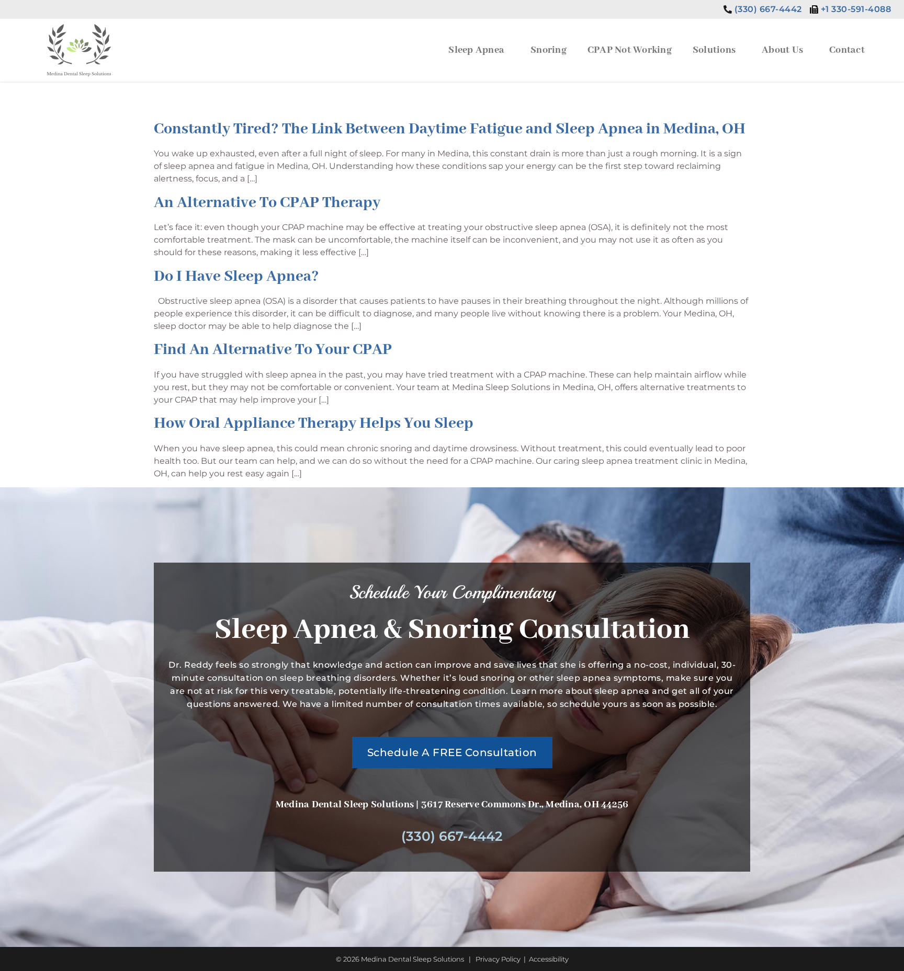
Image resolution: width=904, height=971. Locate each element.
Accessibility (549, 959)
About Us (782, 50)
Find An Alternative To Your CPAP (273, 350)
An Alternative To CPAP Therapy (267, 203)
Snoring (548, 50)
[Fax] (814, 9)
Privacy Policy (498, 959)
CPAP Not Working (629, 50)
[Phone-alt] (728, 9)
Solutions (714, 50)
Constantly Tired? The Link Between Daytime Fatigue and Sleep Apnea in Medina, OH (449, 129)
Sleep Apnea (476, 50)
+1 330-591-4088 (856, 9)
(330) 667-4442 (768, 9)
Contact (847, 50)
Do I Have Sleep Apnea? (236, 277)
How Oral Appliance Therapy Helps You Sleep (313, 423)
